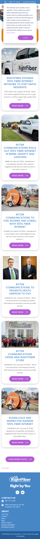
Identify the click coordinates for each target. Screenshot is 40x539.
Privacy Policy (10, 33)
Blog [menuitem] (3, 521)
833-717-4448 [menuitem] (15, 2)
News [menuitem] (3, 518)
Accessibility (21, 536)
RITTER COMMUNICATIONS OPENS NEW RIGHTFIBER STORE (20, 355)
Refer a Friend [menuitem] (6, 523)
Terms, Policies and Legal (30, 534)
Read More (18, 105)
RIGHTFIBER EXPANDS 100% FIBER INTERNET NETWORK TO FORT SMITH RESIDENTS (20, 82)
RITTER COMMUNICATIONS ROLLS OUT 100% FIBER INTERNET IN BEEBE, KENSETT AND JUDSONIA (20, 151)
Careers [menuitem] (4, 516)
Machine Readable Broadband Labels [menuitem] (8, 526)
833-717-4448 (10, 501)
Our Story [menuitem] (5, 514)
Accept (25, 38)
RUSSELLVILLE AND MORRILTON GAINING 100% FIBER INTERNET (20, 421)
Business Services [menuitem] (29, 2)
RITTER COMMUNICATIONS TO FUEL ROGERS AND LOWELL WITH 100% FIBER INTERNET (20, 221)
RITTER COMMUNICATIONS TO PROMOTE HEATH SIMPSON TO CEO (20, 289)
